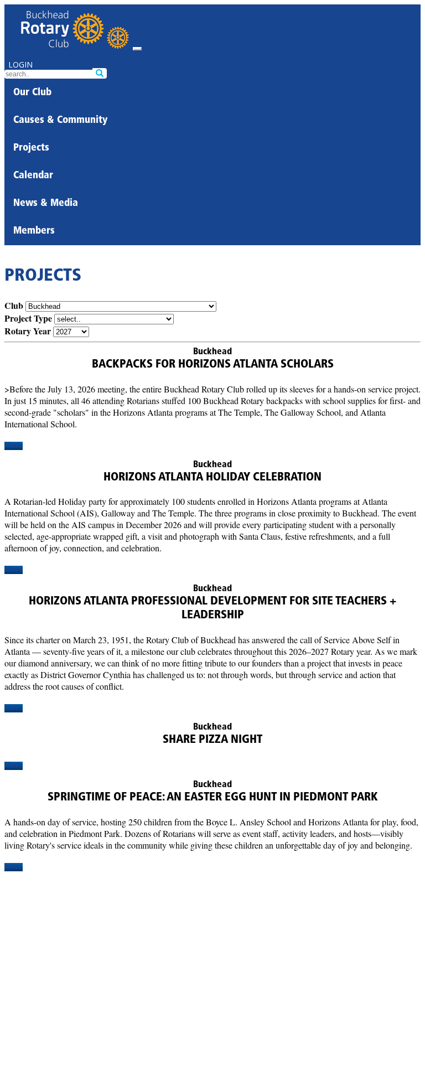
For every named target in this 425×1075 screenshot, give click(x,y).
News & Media (45, 204)
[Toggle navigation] (137, 48)
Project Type (28, 318)
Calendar (33, 176)
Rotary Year (27, 330)
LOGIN (20, 64)
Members (34, 231)
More (13, 446)
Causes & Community (60, 121)
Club (13, 305)
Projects (31, 148)
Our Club (32, 93)
